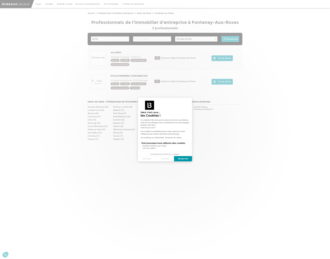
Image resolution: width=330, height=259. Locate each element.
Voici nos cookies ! (149, 148)
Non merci (147, 159)
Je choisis (165, 159)
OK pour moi (183, 159)
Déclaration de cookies (173, 138)
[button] (5, 255)
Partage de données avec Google (154, 146)
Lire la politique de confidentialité (152, 138)
